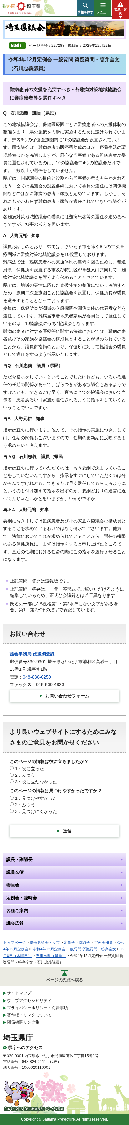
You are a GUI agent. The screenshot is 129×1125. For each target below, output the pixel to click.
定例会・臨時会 (77, 942)
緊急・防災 (120, 11)
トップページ (14, 942)
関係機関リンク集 (23, 1022)
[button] (85, 8)
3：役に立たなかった (36, 781)
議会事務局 (21, 653)
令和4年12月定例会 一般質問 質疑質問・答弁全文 (74, 949)
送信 (67, 830)
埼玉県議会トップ (45, 942)
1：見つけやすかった (36, 798)
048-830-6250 (37, 676)
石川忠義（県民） (51, 956)
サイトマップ (19, 993)
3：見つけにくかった (36, 811)
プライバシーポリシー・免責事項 (37, 1007)
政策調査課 (44, 653)
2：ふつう (25, 775)
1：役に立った (29, 768)
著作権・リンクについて (29, 1015)
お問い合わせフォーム (67, 695)
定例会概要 (103, 942)
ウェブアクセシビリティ (29, 1000)
